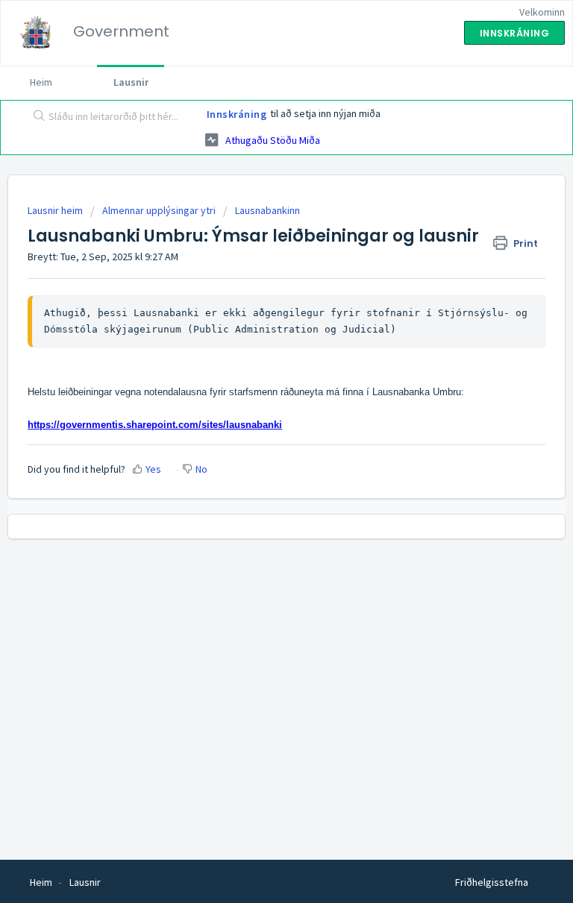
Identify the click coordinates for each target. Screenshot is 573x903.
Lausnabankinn (267, 210)
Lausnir (130, 82)
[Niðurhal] (259, 444)
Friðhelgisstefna (491, 882)
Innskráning (237, 114)
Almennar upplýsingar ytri (159, 210)
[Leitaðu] (36, 117)
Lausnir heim (56, 210)
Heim (41, 82)
